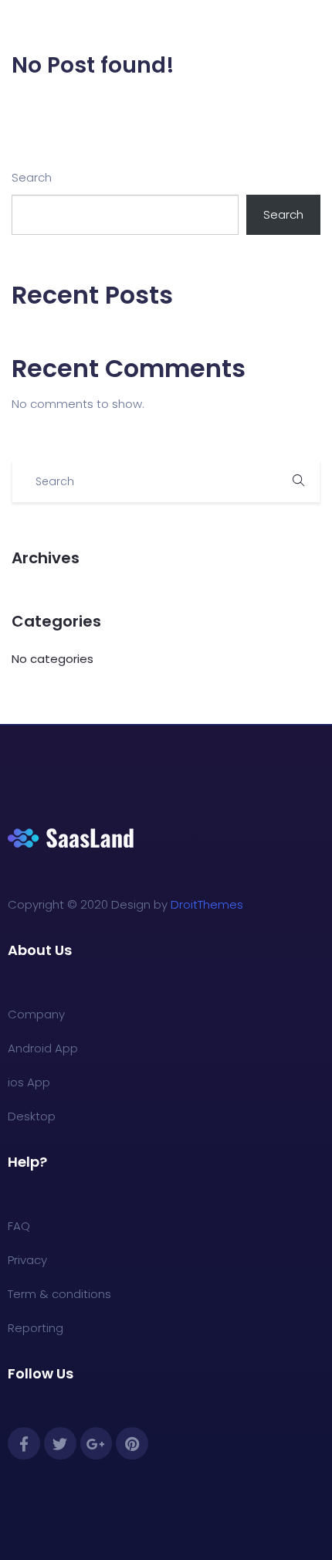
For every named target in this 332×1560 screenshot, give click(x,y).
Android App (43, 1048)
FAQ (19, 1226)
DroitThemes (207, 904)
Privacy (27, 1260)
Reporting (35, 1328)
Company (36, 1014)
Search (32, 177)
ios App (29, 1082)
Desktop (32, 1116)
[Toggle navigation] (310, 25)
